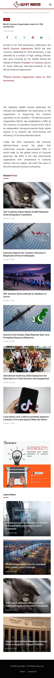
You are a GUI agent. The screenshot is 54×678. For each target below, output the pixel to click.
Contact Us (32, 672)
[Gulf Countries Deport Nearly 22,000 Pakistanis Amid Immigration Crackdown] (27, 195)
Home (5, 12)
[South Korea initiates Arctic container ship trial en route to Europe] (27, 557)
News (6, 19)
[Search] (50, 5)
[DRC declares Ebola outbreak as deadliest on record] (27, 277)
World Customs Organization (18, 48)
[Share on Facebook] (7, 37)
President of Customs (32, 62)
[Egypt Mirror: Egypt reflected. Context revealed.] (27, 4)
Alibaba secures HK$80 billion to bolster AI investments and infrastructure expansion (27, 525)
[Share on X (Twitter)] (24, 37)
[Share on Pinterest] (33, 37)
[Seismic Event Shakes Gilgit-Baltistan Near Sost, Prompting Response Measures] (27, 318)
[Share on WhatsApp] (16, 37)
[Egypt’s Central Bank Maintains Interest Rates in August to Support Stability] (27, 634)
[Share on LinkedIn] (41, 37)
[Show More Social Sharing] (48, 37)
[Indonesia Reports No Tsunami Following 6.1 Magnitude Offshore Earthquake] (27, 236)
